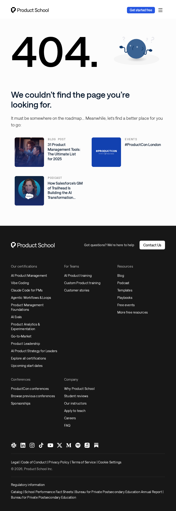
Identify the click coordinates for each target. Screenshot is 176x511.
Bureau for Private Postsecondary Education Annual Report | (119, 492)
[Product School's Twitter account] (59, 445)
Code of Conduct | (35, 462)
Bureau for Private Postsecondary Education (43, 497)
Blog (120, 275)
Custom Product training (82, 283)
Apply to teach (74, 411)
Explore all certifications (28, 358)
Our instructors (75, 403)
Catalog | (18, 492)
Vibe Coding (20, 283)
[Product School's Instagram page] (32, 445)
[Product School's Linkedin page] (23, 445)
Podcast (123, 283)
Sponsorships (20, 403)
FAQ (67, 425)
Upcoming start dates (26, 366)
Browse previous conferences (33, 396)
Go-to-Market (21, 336)
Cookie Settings (109, 462)
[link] (141, 10)
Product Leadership (25, 343)
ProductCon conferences (30, 389)
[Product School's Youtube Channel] (50, 445)
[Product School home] (30, 10)
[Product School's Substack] (96, 445)
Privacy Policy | (60, 462)
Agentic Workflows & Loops (31, 298)
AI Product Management (29, 275)
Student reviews (76, 396)
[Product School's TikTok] (41, 445)
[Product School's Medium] (69, 445)
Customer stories (76, 290)
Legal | (16, 462)
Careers (70, 418)
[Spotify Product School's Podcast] (78, 445)
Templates (124, 290)
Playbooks (124, 298)
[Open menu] (160, 10)
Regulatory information (28, 485)
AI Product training (78, 275)
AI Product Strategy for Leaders (34, 351)
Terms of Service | (85, 462)
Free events (126, 305)
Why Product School (79, 389)
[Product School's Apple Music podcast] (87, 445)
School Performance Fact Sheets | (50, 492)
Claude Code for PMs (26, 290)
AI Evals (16, 317)
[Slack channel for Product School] (13, 445)
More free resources (132, 312)
